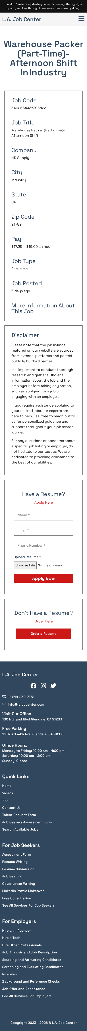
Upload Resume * (27, 557)
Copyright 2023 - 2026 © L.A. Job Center (43, 1022)
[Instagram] (43, 685)
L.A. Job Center (21, 19)
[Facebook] (33, 685)
